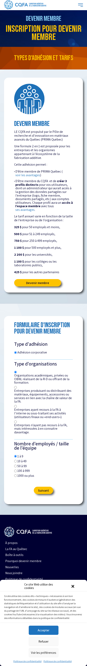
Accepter (43, 630)
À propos (11, 543)
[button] (73, 586)
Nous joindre (13, 573)
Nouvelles (12, 567)
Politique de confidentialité (27, 661)
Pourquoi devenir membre (23, 561)
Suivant (43, 490)
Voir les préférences (43, 653)
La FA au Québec (16, 549)
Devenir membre (37, 283)
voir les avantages (27, 175)
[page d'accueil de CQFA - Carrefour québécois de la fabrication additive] (25, 5)
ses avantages (25, 210)
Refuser (43, 641)
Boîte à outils (14, 555)
